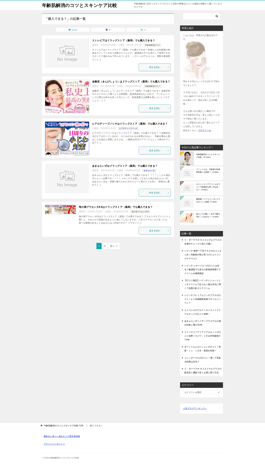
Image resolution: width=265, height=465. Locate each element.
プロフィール (204, 130)
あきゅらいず (149, 170)
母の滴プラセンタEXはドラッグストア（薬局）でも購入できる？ (116, 207)
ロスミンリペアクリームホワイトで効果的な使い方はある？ (208, 187)
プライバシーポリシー (54, 444)
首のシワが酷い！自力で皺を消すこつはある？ (208, 215)
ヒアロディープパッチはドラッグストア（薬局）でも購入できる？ (130, 123)
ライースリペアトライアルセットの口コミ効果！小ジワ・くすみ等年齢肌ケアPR (202, 336)
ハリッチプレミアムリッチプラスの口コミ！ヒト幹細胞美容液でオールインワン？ (202, 299)
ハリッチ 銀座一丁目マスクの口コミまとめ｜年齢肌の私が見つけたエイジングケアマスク (202, 255)
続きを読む (154, 67)
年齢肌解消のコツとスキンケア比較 (79, 5)
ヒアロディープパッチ (128, 128)
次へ (112, 246)
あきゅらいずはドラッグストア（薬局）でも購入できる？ (124, 166)
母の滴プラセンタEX (140, 212)
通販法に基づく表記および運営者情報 (62, 436)
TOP (63, 425)
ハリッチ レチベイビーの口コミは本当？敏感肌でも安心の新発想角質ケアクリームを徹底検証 (202, 269)
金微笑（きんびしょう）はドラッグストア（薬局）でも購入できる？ (131, 81)
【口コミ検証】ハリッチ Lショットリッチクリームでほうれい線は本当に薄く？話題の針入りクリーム (202, 284)
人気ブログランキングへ (195, 408)
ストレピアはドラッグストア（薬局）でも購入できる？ (123, 40)
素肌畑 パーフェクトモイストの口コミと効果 (208, 200)
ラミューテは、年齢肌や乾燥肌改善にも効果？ (208, 170)
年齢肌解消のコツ (152, 45)
